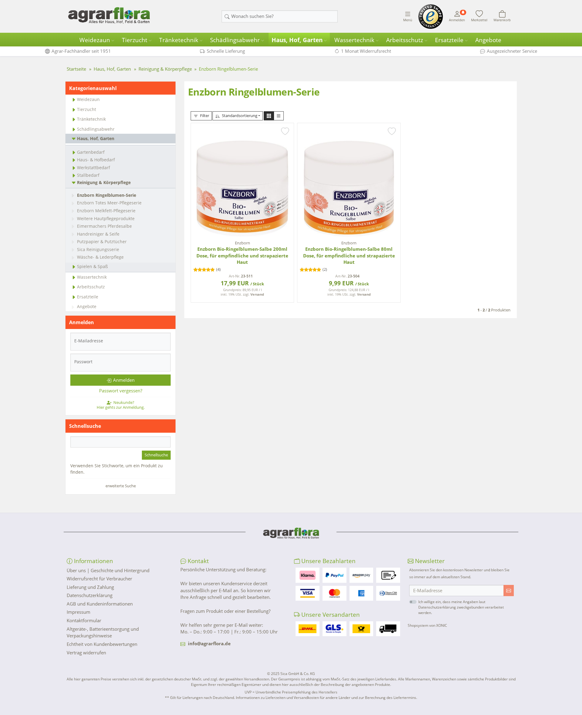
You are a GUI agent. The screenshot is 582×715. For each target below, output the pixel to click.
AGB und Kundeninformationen (100, 604)
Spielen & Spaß (92, 266)
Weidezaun (94, 40)
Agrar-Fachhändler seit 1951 (81, 51)
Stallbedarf (88, 175)
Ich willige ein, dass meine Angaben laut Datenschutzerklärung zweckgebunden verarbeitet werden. (461, 607)
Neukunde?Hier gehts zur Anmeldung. (121, 405)
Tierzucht (134, 40)
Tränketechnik (178, 40)
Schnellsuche (156, 455)
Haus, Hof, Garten (297, 40)
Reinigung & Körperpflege (104, 182)
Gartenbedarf (91, 152)
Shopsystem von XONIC (427, 625)
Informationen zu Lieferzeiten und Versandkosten (277, 697)
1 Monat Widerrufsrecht (366, 51)
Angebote (488, 40)
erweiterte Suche (120, 485)
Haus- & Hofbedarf (96, 160)
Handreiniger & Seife (98, 234)
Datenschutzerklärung (89, 595)
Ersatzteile (449, 40)
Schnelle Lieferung (226, 51)
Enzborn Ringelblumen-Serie (106, 195)
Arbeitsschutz (404, 40)
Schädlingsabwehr (235, 40)
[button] (269, 115)
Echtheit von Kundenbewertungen (102, 644)
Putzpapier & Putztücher (102, 241)
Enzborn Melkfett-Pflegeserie (106, 210)
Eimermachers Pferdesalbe (104, 226)
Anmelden (124, 380)
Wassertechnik (354, 40)
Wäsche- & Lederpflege (100, 257)
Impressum (78, 612)
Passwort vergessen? (120, 391)
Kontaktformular (84, 620)
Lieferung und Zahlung (90, 587)
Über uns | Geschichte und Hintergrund (108, 570)
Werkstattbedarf (93, 167)
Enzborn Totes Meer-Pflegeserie (109, 203)
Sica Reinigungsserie (98, 249)
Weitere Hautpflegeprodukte (106, 218)
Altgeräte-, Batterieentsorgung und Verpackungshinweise (103, 632)
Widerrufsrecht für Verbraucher (99, 579)
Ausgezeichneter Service (512, 51)
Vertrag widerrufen (86, 653)
